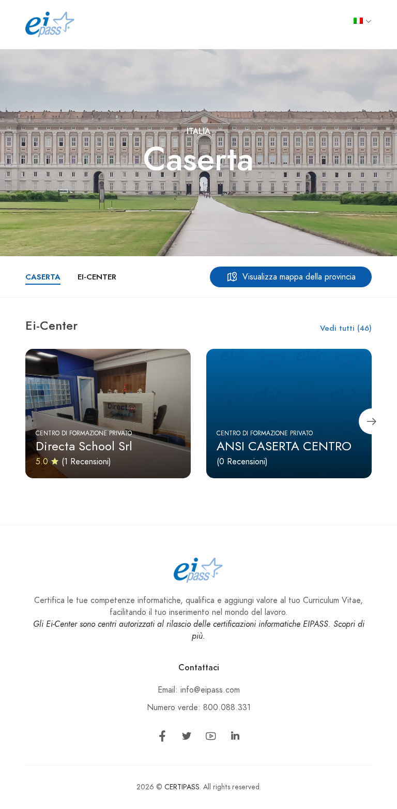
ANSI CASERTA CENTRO (284, 445)
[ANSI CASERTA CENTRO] (289, 413)
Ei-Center (97, 277)
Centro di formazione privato (84, 433)
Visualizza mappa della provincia (299, 277)
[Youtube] (211, 738)
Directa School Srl (84, 445)
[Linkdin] (235, 738)
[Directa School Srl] (108, 413)
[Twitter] (186, 738)
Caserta (42, 277)
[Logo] (50, 24)
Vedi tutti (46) (346, 328)
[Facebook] (162, 738)
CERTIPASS (182, 787)
